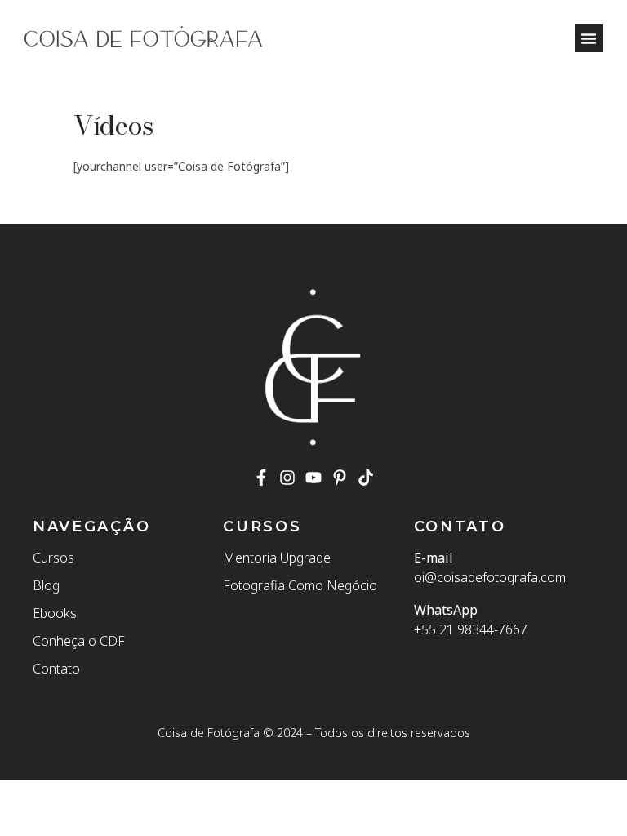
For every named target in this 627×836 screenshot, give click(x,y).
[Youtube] (313, 477)
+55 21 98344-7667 (470, 629)
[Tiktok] (366, 477)
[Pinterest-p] (339, 477)
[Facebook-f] (261, 477)
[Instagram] (287, 477)
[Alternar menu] (589, 38)
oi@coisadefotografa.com (490, 577)
